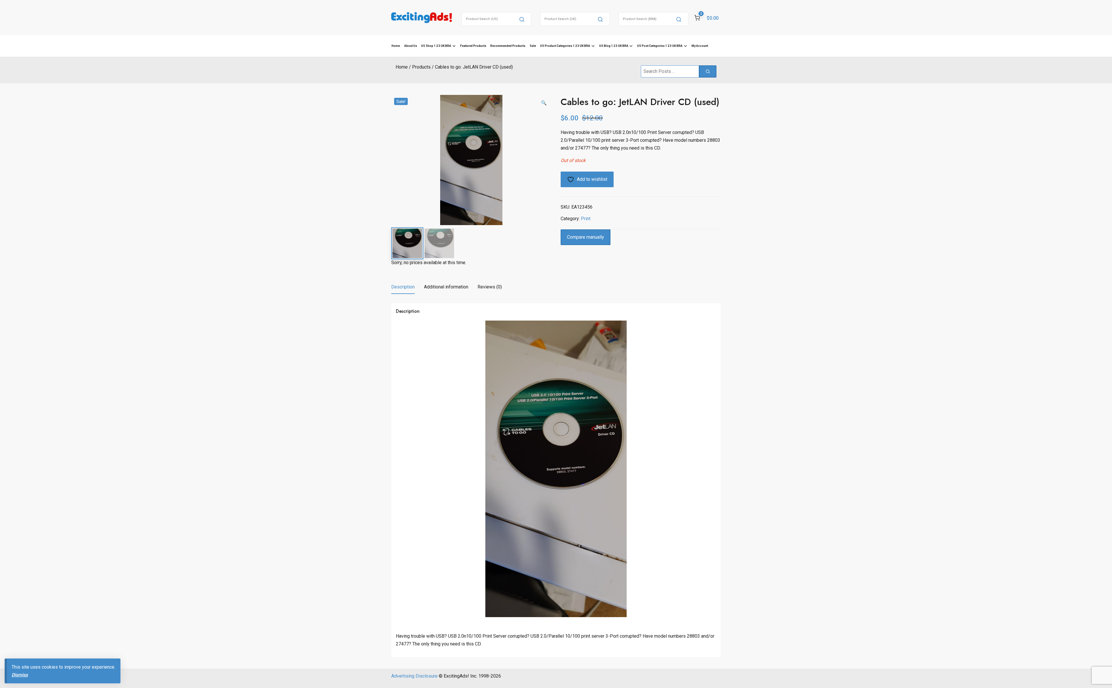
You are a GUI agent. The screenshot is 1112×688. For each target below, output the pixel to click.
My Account (700, 45)
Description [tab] (403, 287)
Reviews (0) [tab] (490, 287)
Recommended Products (507, 45)
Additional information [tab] (446, 287)
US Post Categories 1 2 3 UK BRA (660, 45)
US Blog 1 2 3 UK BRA (613, 45)
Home (396, 45)
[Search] (522, 19)
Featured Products (473, 45)
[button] (544, 103)
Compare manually (585, 237)
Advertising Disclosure (414, 676)
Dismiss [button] (20, 675)
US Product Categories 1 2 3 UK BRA (565, 45)
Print (585, 218)
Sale (533, 45)
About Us (410, 45)
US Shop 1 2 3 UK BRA (436, 45)
